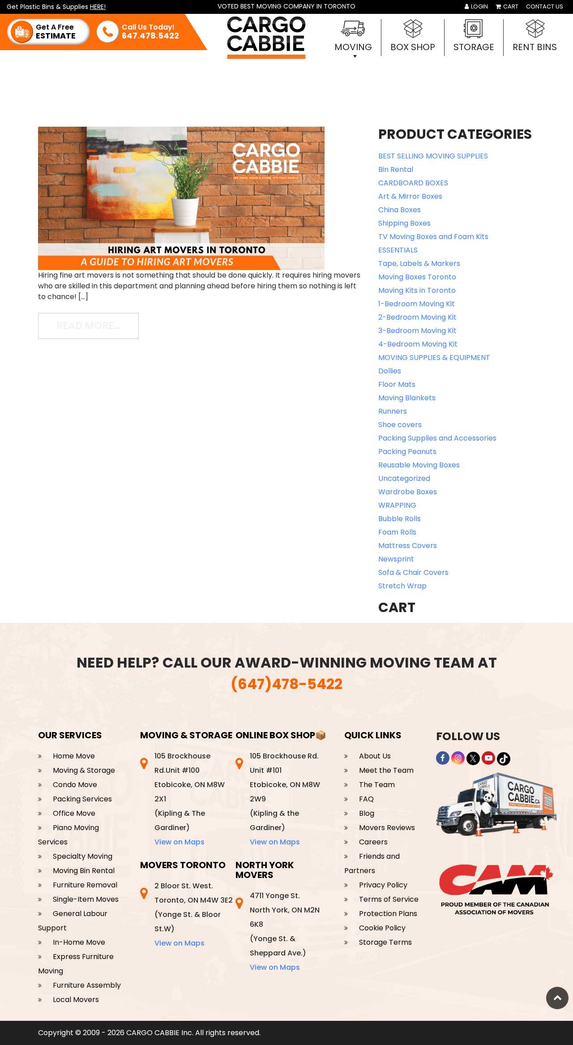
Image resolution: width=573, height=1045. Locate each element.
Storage (473, 47)
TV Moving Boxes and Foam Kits (433, 236)
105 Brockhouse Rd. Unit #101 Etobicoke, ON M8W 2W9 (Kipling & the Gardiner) (285, 799)
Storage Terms (385, 942)
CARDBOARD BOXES (413, 183)
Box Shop (412, 47)
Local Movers (76, 999)
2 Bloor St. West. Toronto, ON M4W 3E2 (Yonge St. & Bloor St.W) (193, 914)
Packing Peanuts (407, 451)
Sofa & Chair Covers (413, 572)
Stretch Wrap (402, 586)
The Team (377, 784)
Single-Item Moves (86, 899)
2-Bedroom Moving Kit (417, 317)
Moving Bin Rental (84, 870)
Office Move (74, 813)
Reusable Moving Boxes (419, 465)
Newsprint (396, 559)
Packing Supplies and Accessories (437, 438)
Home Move (74, 756)
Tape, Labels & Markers (419, 263)
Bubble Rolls (399, 519)
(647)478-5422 (286, 684)
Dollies (389, 371)
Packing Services (82, 799)
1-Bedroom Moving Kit (416, 304)
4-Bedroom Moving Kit (418, 344)
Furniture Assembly (87, 985)
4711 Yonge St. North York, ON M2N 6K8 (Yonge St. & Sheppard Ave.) (285, 931)
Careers (373, 842)
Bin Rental (395, 169)
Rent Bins (535, 47)
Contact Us (544, 6)
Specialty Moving (82, 856)
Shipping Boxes (404, 223)
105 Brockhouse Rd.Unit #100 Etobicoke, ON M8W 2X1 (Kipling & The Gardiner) (189, 799)
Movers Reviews (387, 827)
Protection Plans (388, 913)
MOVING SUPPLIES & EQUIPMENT (434, 357)
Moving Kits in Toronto (417, 290)
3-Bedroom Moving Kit (417, 330)
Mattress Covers (407, 545)
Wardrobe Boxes (407, 492)
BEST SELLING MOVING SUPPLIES (433, 156)
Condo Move (75, 784)
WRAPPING (397, 505)
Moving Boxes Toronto (417, 277)
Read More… (97, 325)
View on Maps (179, 842)
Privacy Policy (383, 885)
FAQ (366, 799)
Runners (392, 411)
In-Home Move (79, 942)
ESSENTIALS (398, 250)
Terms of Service (389, 899)
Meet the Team (386, 770)
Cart (510, 6)
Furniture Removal (85, 885)
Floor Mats (396, 384)
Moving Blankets (407, 398)
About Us (375, 756)
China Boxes (399, 210)
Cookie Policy (382, 928)
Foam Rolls (397, 532)
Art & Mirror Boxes (410, 196)
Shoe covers (400, 425)
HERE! (98, 6)
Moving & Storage (84, 770)
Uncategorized (404, 478)
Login (479, 6)
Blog (366, 813)
